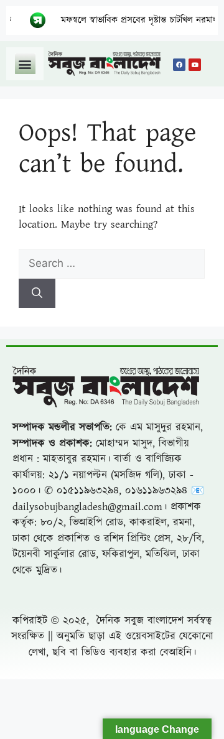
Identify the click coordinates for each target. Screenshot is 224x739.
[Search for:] (112, 263)
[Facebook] (179, 64)
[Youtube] (195, 64)
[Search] (37, 294)
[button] (25, 63)
